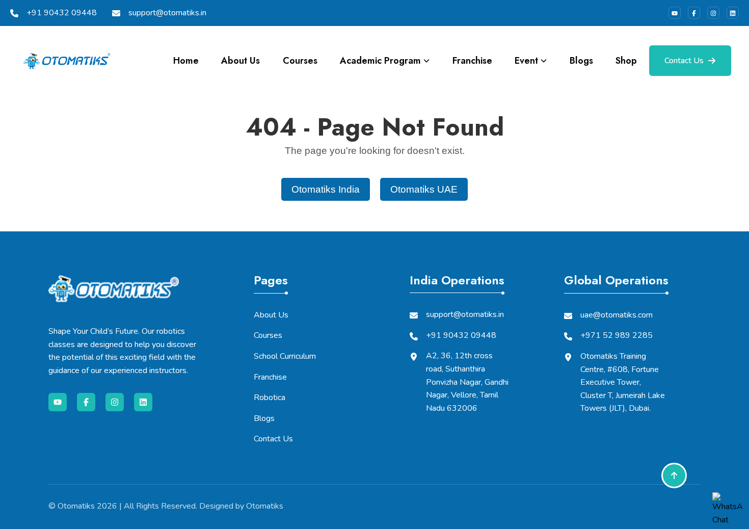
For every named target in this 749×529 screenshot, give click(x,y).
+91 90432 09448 (61, 12)
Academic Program (380, 60)
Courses (300, 60)
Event (526, 60)
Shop (626, 60)
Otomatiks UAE (424, 189)
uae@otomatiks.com (616, 315)
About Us (240, 60)
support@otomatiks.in (167, 12)
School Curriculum (285, 356)
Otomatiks (76, 506)
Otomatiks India (325, 189)
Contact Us (684, 60)
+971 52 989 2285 (616, 335)
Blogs (581, 60)
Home (186, 60)
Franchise (472, 60)
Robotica (269, 397)
